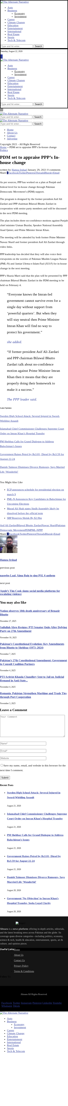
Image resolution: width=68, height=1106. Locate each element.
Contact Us (19, 960)
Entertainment (15, 28)
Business (12, 10)
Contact (11, 135)
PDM (28, 530)
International (14, 31)
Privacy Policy (21, 966)
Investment (20, 16)
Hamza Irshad (19, 169)
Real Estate (13, 34)
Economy (19, 13)
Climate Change (16, 22)
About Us (12, 132)
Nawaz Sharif (49, 525)
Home (10, 129)
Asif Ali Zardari (8, 525)
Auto (10, 7)
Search (38, 46)
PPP (41, 530)
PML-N (35, 530)
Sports (10, 37)
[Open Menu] (2, 56)
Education (12, 25)
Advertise (12, 138)
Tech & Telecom (16, 40)
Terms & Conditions (24, 971)
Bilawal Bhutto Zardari (29, 525)
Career (11, 19)
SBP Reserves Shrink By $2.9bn (24, 518)
